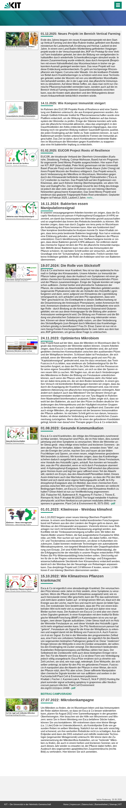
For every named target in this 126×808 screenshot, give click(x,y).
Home (66, 804)
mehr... (90, 197)
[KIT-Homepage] (12, 5)
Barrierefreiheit (101, 804)
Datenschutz (87, 804)
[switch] (105, 5)
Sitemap (113, 804)
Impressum (75, 804)
